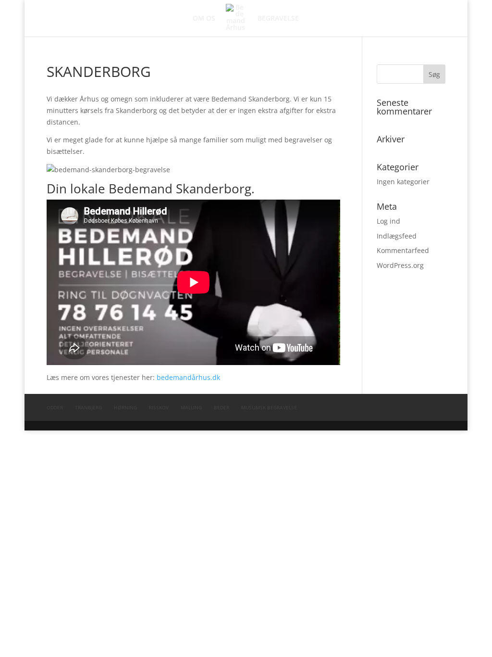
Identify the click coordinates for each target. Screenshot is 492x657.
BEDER (221, 407)
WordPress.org (400, 265)
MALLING (191, 407)
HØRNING (125, 407)
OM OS (204, 19)
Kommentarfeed (403, 250)
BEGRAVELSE (278, 19)
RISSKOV (159, 407)
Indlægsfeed (397, 235)
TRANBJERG (88, 407)
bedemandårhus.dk (188, 377)
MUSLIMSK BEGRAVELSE (269, 407)
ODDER (55, 407)
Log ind (388, 221)
